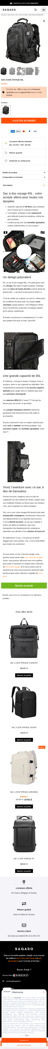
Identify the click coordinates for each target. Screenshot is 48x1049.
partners (17, 997)
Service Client (15, 975)
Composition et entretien (13, 177)
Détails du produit (10, 173)
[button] (44, 10)
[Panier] (35, 9)
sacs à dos (20, 958)
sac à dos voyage (12, 567)
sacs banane (31, 958)
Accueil (4, 15)
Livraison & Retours (25, 3)
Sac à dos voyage (21, 15)
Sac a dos (11, 15)
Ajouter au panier (24, 120)
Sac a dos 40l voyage (34, 557)
